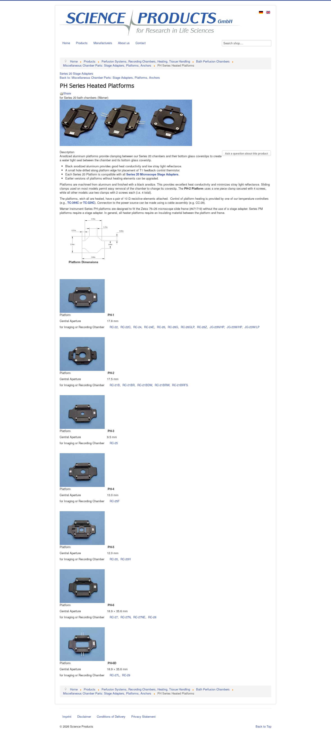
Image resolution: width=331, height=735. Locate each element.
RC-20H (125, 559)
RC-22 (114, 327)
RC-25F (115, 501)
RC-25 (114, 443)
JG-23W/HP (234, 327)
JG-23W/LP (252, 327)
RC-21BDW (144, 385)
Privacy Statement (143, 716)
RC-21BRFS (180, 385)
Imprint (66, 716)
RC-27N (125, 617)
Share (67, 93)
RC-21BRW (162, 385)
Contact (141, 43)
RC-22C (125, 327)
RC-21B (115, 385)
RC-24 (137, 327)
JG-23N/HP (217, 327)
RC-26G (173, 327)
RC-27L (114, 675)
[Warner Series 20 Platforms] (126, 122)
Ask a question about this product (246, 153)
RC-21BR (128, 385)
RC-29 (126, 675)
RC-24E (149, 327)
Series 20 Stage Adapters (76, 73)
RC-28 (152, 617)
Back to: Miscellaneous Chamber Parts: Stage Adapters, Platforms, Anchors (110, 77)
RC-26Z (202, 327)
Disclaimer (84, 716)
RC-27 (114, 617)
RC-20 (114, 559)
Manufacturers (102, 43)
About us (124, 43)
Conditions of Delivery (111, 716)
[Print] (61, 93)
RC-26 (161, 327)
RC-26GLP (187, 327)
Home (66, 43)
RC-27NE (139, 617)
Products (82, 43)
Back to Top (263, 726)
